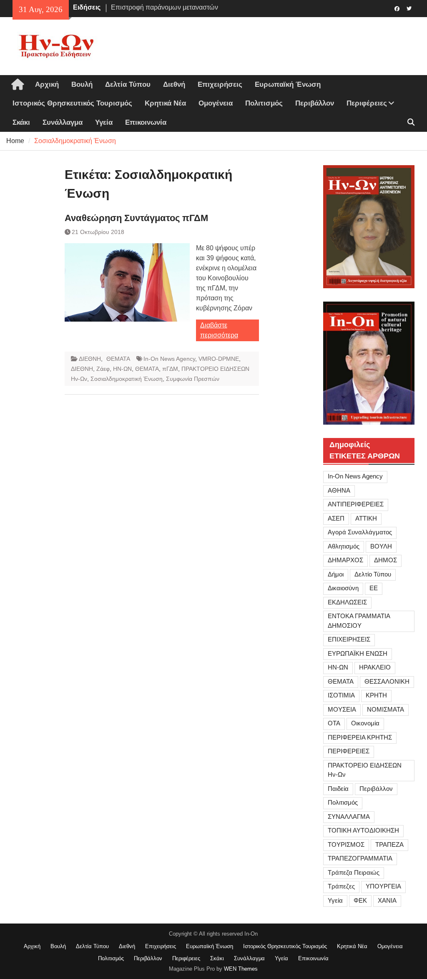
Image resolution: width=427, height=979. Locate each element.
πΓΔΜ (170, 368)
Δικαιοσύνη (343, 587)
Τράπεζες (341, 886)
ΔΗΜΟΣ (385, 560)
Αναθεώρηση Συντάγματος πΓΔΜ (136, 218)
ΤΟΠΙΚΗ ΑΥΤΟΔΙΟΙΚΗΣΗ (363, 830)
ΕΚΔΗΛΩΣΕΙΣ (347, 602)
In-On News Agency (169, 358)
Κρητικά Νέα (165, 103)
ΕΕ (373, 587)
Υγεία (104, 122)
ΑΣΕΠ (336, 518)
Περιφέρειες (367, 103)
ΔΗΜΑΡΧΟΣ (345, 560)
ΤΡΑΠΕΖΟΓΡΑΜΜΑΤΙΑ (360, 858)
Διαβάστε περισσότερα (219, 330)
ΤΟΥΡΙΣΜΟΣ (346, 844)
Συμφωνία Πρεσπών (192, 378)
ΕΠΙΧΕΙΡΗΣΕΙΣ (349, 639)
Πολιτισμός (264, 103)
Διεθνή (174, 84)
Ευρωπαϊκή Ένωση (288, 84)
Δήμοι (336, 574)
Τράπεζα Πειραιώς (353, 872)
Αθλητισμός (343, 546)
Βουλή (82, 84)
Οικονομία (365, 723)
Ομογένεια (215, 103)
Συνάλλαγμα (63, 122)
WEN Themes (241, 969)
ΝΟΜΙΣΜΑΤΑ (385, 709)
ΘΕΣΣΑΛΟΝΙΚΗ (386, 681)
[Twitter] (409, 8)
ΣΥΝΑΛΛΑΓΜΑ (349, 816)
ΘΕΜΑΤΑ (118, 358)
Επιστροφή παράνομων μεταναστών (164, 4)
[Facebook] (397, 8)
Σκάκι (21, 122)
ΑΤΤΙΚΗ (366, 518)
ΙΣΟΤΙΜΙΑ (341, 695)
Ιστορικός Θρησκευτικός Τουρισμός (72, 103)
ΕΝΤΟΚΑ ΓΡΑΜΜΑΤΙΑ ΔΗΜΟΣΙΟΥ (359, 620)
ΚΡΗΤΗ (376, 695)
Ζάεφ (103, 368)
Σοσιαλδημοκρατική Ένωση (126, 378)
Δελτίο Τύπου (372, 574)
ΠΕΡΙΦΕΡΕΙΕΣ (348, 751)
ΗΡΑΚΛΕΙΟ (375, 667)
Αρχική (47, 84)
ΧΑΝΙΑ (387, 900)
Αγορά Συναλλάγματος (360, 532)
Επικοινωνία (145, 122)
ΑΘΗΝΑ (339, 490)
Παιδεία (338, 788)
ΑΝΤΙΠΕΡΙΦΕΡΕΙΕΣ (356, 504)
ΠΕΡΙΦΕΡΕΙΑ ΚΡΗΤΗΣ (360, 737)
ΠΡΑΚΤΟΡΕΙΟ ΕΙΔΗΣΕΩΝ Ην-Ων (365, 770)
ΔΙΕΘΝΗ (90, 358)
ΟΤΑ (334, 723)
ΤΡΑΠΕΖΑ (389, 844)
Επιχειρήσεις (220, 84)
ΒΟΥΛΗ (381, 546)
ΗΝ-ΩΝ (122, 368)
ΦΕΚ (360, 900)
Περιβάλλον (314, 103)
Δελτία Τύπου (128, 84)
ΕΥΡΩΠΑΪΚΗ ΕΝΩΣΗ (357, 653)
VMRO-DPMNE (218, 358)
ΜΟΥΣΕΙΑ (342, 709)
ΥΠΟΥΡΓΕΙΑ (383, 886)
